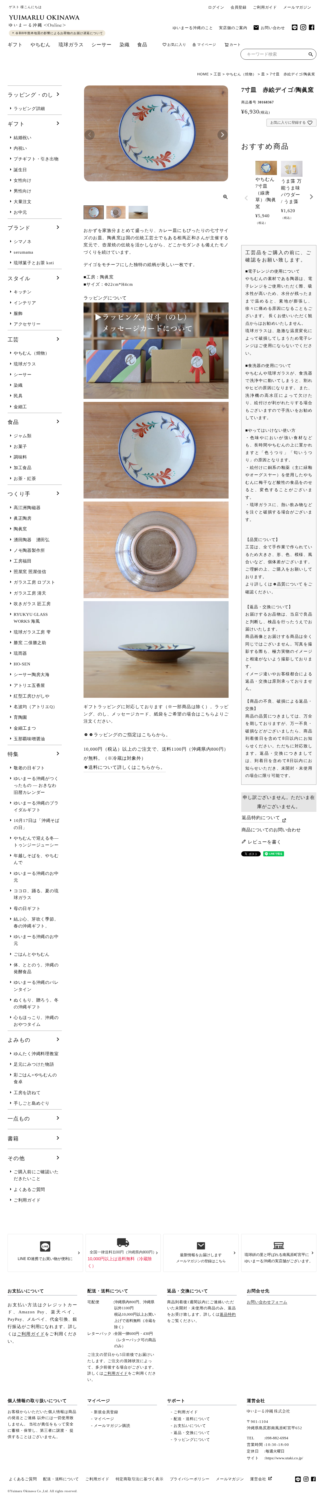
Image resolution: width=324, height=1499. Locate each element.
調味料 (20, 457)
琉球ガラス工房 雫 (32, 632)
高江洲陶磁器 (27, 507)
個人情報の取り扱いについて (37, 1400)
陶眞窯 (20, 529)
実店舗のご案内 (233, 28)
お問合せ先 (258, 1291)
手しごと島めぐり (32, 1103)
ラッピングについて (192, 1440)
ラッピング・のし (30, 95)
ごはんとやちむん (32, 954)
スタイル (19, 278)
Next (222, 135)
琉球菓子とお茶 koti (34, 262)
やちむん (40, 44)
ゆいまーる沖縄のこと (193, 28)
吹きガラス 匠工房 (32, 603)
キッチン (23, 292)
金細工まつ (25, 728)
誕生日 (20, 169)
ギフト (15, 44)
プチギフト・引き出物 (36, 159)
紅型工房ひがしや (32, 696)
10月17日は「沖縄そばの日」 (36, 824)
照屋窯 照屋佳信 (30, 571)
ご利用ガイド (265, 7)
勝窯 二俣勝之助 (30, 642)
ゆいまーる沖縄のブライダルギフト (36, 806)
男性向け (23, 191)
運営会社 (256, 1400)
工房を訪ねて (27, 1092)
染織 (124, 44)
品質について (290, 584)
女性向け (23, 180)
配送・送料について (107, 1291)
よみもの (19, 1040)
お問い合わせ (273, 28)
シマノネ (23, 241)
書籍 (13, 1138)
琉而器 (20, 653)
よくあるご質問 (29, 1189)
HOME (203, 74)
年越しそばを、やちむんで (36, 859)
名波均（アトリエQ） (35, 706)
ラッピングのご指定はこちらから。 (132, 734)
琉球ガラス (71, 44)
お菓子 (20, 446)
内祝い (20, 148)
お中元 (20, 212)
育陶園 (20, 717)
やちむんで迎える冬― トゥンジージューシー (36, 842)
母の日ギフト (27, 908)
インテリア (25, 302)
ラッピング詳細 (29, 108)
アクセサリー (27, 324)
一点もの (19, 1118)
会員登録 (239, 7)
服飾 (18, 313)
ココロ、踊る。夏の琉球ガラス (36, 894)
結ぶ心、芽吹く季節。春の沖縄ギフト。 (36, 922)
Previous (90, 135)
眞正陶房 (23, 518)
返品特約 (228, 1314)
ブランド (19, 228)
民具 (18, 396)
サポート (176, 1400)
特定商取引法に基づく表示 (140, 1479)
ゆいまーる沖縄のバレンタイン (36, 986)
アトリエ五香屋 (29, 685)
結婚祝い (23, 137)
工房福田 (23, 561)
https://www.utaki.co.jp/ (284, 1458)
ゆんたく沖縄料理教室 (36, 1053)
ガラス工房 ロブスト (34, 582)
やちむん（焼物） (241, 74)
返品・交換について (187, 1291)
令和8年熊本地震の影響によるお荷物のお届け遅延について (59, 33)
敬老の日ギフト (29, 768)
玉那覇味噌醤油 (29, 738)
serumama (23, 252)
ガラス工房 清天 (30, 593)
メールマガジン (297, 7)
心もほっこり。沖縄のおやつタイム (36, 1021)
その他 (16, 1158)
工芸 (217, 74)
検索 (310, 55)
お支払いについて (26, 1291)
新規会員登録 (106, 1412)
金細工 (20, 406)
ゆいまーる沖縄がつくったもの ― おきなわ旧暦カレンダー (36, 785)
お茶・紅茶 (25, 478)
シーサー (101, 44)
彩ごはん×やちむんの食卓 (35, 1078)
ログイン (216, 7)
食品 (142, 44)
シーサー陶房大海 (32, 674)
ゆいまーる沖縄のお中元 (36, 877)
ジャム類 (23, 435)
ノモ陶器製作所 (29, 550)
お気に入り (176, 45)
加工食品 (23, 467)
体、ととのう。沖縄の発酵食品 (36, 968)
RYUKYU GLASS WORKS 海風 (31, 618)
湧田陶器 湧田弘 (32, 539)
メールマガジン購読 (112, 1426)
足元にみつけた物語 (34, 1064)
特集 (13, 754)
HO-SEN (22, 664)
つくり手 (19, 494)
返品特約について (261, 817)
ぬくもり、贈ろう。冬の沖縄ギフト (36, 1003)
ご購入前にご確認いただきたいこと (36, 1175)
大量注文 (23, 201)
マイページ (206, 45)
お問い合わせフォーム (267, 1302)
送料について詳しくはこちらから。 (126, 767)
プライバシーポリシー (190, 1479)
